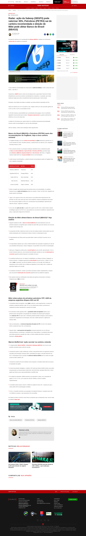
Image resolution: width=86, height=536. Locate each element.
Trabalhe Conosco (58, 506)
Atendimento (57, 498)
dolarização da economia (24, 272)
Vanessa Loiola (24, 430)
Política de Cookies (23, 501)
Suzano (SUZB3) (26, 154)
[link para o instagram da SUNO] (45, 520)
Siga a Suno (56, 500)
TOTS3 (59, 57)
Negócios (14, 10)
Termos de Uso (22, 507)
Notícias (9, 10)
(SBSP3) (34, 39)
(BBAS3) (29, 222)
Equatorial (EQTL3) (26, 152)
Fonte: (74, 72)
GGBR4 (59, 62)
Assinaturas (40, 500)
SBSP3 (16, 94)
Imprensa (56, 501)
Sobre (56, 491)
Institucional (22, 498)
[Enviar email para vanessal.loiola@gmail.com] (19, 437)
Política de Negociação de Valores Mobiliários (25, 506)
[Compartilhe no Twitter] (48, 34)
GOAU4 (59, 60)
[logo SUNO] (11, 2)
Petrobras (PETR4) (14, 15)
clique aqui (17, 399)
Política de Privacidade (65, 491)
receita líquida (31, 250)
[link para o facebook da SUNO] (38, 520)
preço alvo (12, 41)
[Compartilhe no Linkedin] (53, 34)
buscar (75, 5)
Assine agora (72, 499)
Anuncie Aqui (57, 503)
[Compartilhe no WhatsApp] (50, 34)
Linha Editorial (75, 491)
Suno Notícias (12, 491)
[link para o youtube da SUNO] (48, 520)
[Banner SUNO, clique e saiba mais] (31, 79)
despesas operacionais (34, 115)
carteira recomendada (29, 140)
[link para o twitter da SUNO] (41, 520)
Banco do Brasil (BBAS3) (16, 420)
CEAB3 (59, 65)
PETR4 (59, 68)
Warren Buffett (21, 345)
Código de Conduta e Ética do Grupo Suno (23, 504)
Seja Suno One (40, 501)
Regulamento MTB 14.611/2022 (43, 503)
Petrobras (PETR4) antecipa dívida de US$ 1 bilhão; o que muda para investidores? (42, 466)
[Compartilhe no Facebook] (45, 34)
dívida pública (18, 336)
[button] (11, 6)
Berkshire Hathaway (32, 345)
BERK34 (40, 345)
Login (38, 498)
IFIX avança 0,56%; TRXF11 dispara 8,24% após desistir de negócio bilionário (18, 466)
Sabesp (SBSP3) (42, 420)
